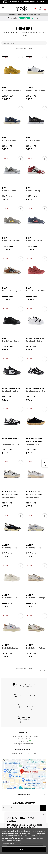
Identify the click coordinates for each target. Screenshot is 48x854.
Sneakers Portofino (34, 341)
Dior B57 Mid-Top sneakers (33, 191)
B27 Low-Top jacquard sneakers (11, 291)
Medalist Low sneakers (35, 90)
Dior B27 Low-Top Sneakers (9, 341)
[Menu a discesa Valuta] (35, 8)
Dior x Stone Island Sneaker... (34, 241)
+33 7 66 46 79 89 (24, 720)
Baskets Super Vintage (35, 598)
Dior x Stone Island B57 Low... (11, 241)
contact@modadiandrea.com (24, 722)
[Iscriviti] (43, 808)
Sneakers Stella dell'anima (32, 444)
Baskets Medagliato (10, 648)
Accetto (24, 849)
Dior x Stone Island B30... (12, 90)
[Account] (40, 8)
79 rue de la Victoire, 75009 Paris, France (23, 736)
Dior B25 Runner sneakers (9, 140)
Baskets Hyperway (9, 548)
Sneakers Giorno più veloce (34, 391)
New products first (24, 43)
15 (40, 671)
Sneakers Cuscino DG (11, 444)
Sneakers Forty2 (8, 498)
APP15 (38, 14)
